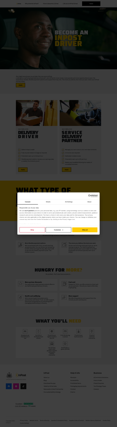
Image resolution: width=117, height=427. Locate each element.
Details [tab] (48, 202)
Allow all (85, 230)
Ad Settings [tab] (69, 202)
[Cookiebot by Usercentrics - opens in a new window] (90, 195)
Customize (57, 230)
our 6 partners (29, 210)
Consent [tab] (27, 202)
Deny (32, 230)
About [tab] (89, 202)
